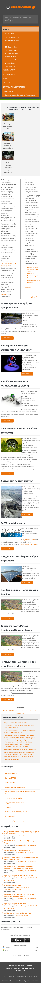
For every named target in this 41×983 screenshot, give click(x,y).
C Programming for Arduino (12, 885)
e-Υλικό (6, 78)
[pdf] (2, 832)
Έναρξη (4, 710)
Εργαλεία (6, 83)
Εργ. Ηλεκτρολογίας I (12, 37)
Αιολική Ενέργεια (32, 269)
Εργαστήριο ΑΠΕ (10, 56)
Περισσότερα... (7, 338)
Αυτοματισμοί (10, 816)
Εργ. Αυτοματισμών (11, 50)
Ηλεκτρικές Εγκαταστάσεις (14, 821)
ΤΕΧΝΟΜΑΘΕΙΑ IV (11, 773)
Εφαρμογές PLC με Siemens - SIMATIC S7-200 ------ (20, 876)
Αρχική (6, 29)
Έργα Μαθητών (10, 66)
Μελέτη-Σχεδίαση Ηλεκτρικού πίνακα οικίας (18, 913)
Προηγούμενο (12, 710)
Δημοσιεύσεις (10, 782)
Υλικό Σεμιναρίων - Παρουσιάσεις (26, 845)
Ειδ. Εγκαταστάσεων (11, 47)
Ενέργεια (8, 807)
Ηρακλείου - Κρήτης (31, 544)
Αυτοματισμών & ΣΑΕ (12, 53)
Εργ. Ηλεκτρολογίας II (12, 40)
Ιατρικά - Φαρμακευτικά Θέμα (15, 787)
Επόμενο (18, 713)
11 (38, 710)
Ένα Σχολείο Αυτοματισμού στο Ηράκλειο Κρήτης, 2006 (31, 292)
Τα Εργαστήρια (8, 33)
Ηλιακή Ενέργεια (32, 267)
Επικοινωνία (8, 91)
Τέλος (24, 713)
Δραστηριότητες (10, 63)
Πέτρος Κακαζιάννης (28, 540)
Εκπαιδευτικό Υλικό (22, 836)
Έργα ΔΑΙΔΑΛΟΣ (10, 778)
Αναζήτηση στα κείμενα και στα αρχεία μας (18, 17)
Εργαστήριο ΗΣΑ (10, 60)
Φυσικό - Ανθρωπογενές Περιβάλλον (17, 812)
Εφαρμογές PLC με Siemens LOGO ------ (16, 904)
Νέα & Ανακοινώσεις (13, 968)
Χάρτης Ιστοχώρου (28, 968)
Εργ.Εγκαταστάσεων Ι (12, 44)
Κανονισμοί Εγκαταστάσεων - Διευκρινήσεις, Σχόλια (19, 793)
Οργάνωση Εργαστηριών (13, 798)
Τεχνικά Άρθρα (9, 70)
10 (35, 710)
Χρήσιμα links (9, 74)
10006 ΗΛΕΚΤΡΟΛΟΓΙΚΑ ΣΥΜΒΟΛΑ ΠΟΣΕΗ (17, 850)
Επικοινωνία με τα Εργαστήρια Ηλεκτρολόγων (20, 95)
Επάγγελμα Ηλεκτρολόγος (14, 87)
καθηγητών (4, 294)
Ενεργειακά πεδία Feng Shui (14, 803)
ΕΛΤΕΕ (23, 544)
